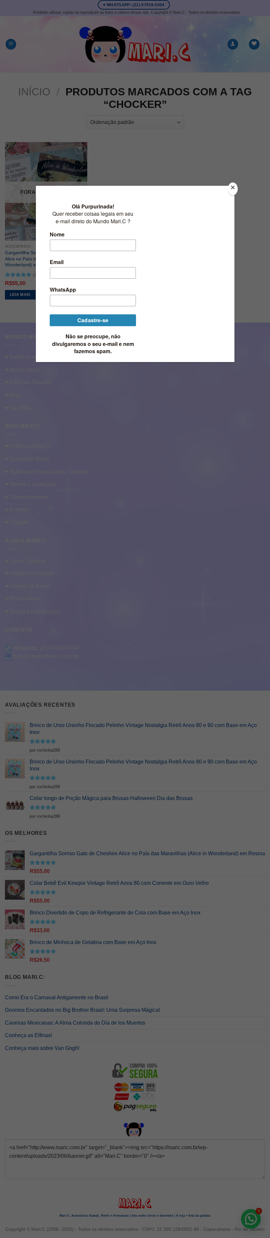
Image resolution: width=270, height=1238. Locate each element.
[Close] (233, 188)
